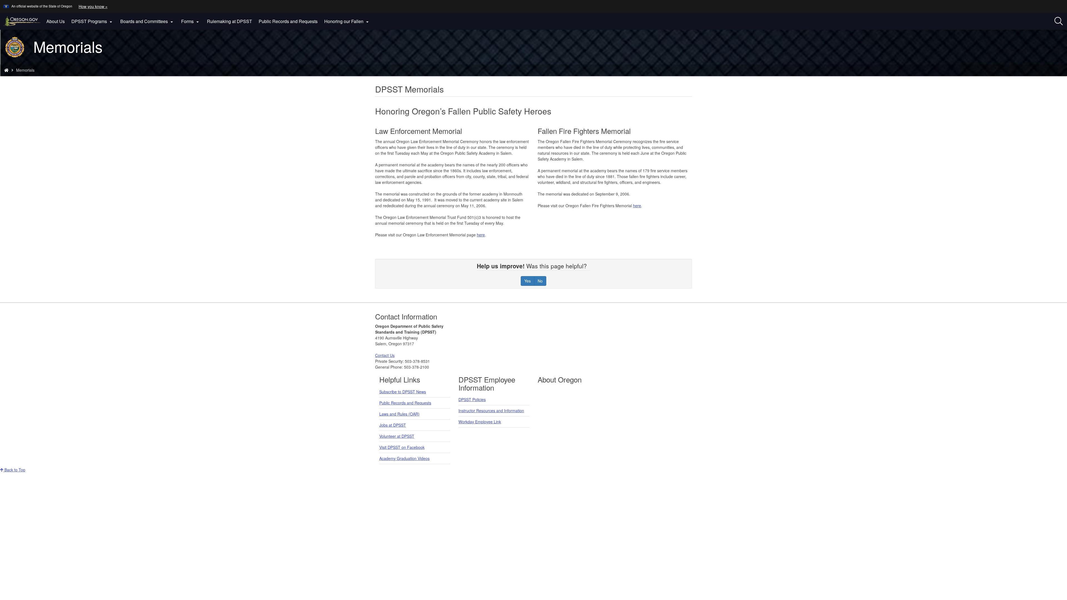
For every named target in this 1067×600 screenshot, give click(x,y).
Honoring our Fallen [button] (347, 21)
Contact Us (385, 355)
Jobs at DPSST (392, 425)
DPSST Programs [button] (92, 21)
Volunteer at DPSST (396, 436)
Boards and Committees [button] (147, 21)
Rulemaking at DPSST (229, 21)
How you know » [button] (93, 6)
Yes (527, 281)
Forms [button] (190, 21)
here (481, 235)
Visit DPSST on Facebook (402, 447)
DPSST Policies (472, 399)
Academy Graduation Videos (404, 458)
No (540, 281)
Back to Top (14, 469)
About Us (55, 21)
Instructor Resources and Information (491, 410)
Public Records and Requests (288, 21)
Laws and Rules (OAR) (399, 414)
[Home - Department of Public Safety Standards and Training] (6, 70)
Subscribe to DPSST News (402, 391)
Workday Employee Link (479, 421)
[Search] (1058, 21)
